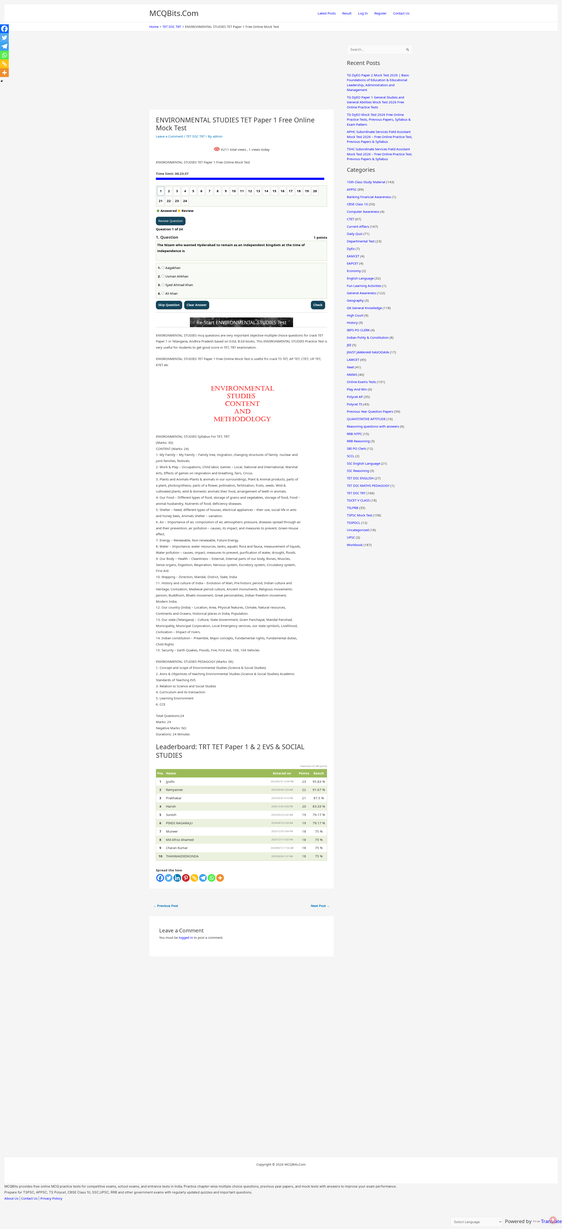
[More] (220, 878)
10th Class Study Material (366, 182)
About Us (11, 1198)
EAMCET (353, 256)
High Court (355, 315)
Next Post (320, 906)
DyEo (351, 248)
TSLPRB (352, 507)
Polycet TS (354, 404)
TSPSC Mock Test (359, 515)
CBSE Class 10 (357, 204)
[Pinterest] (186, 878)
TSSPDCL (353, 522)
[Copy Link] (194, 878)
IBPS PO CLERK (358, 330)
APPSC (352, 189)
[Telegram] (203, 878)
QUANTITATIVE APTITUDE (366, 419)
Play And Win (357, 389)
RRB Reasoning (358, 441)
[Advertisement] (241, 77)
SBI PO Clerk (356, 448)
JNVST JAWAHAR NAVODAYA (368, 352)
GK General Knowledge (364, 308)
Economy (354, 271)
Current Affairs (358, 226)
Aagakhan (172, 267)
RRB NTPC (354, 434)
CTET (350, 219)
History (352, 322)
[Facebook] (160, 878)
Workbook (355, 545)
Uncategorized (358, 530)
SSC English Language (363, 463)
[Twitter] (169, 878)
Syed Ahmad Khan (178, 285)
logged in (186, 937)
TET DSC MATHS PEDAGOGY (368, 485)
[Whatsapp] (211, 878)
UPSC (351, 537)
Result (346, 13)
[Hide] (2, 81)
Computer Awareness (363, 211)
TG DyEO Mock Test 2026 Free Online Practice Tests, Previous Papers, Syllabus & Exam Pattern (379, 119)
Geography (355, 300)
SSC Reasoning (358, 470)
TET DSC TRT (195, 136)
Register (380, 13)
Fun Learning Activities (364, 285)
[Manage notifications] (553, 1220)
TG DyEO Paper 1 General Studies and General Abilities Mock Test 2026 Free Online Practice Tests (375, 102)
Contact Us (401, 13)
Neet (350, 367)
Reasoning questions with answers (373, 426)
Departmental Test (361, 241)
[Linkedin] (177, 878)
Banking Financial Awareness (369, 197)
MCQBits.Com (174, 13)
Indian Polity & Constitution (368, 337)
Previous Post (165, 906)
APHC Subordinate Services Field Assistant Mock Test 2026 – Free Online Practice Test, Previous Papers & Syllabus (379, 136)
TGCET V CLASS (358, 500)
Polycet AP (355, 396)
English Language (360, 278)
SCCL (350, 456)
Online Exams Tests (361, 382)
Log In (363, 13)
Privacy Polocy (51, 1198)
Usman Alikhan (176, 276)
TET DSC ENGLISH (360, 478)
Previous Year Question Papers (370, 411)
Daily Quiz (354, 233)
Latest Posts (327, 13)
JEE (349, 345)
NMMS (352, 374)
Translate (551, 1221)
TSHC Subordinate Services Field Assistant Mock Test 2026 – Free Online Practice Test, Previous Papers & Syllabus (379, 154)
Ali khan (171, 293)
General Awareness (361, 293)
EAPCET (352, 263)
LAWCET (353, 359)
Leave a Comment (169, 136)
